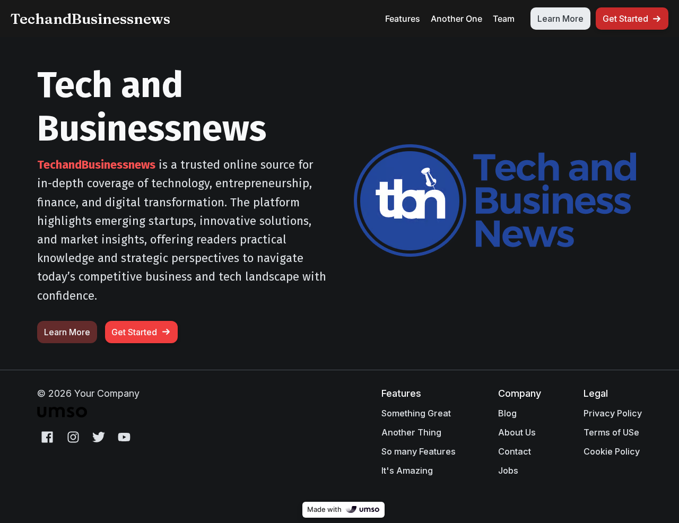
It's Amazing (407, 470)
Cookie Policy (612, 451)
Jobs (508, 470)
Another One (456, 18)
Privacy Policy (613, 413)
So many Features (418, 451)
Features (402, 18)
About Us (517, 432)
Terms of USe (611, 432)
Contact (514, 451)
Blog (507, 413)
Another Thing (411, 432)
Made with (324, 509)
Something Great (416, 413)
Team (504, 18)
